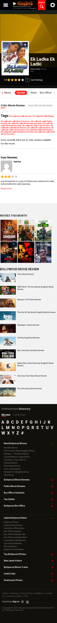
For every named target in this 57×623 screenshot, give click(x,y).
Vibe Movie (9, 475)
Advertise (14, 593)
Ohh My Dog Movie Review (28, 338)
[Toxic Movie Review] (8, 277)
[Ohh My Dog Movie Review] (8, 341)
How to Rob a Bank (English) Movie (19, 451)
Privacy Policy (26, 593)
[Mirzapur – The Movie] (8, 252)
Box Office (14, 492)
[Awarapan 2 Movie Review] (8, 328)
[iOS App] (27, 602)
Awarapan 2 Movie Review (28, 325)
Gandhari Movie (10, 448)
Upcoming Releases (13, 543)
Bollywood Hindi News (14, 549)
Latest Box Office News (14, 528)
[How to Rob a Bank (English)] (43, 230)
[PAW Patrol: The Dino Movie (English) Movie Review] (8, 290)
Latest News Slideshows (15, 540)
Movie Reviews (10, 546)
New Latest (13, 560)
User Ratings (37, 80)
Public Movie (14, 486)
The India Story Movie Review (29, 389)
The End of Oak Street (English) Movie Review (36, 312)
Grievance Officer (14, 596)
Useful (9, 573)
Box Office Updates (12, 531)
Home (5, 593)
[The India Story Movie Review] (8, 392)
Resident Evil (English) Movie (16, 472)
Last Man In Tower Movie (14, 460)
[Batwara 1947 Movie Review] (8, 303)
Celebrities (19, 414)
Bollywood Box (14, 506)
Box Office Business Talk (14, 534)
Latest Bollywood (15, 518)
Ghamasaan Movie (12, 466)
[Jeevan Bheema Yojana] (26, 230)
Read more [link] (6, 188)
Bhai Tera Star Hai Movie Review (30, 350)
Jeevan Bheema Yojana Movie (17, 457)
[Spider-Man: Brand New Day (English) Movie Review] (8, 366)
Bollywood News (11, 522)
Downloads (13, 580)
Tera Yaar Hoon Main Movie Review (32, 376)
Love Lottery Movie (12, 469)
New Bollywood (15, 443)
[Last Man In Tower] (43, 252)
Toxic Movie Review (25, 274)
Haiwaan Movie (10, 463)
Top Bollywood (15, 554)
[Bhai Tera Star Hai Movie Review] (8, 353)
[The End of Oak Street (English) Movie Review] (8, 315)
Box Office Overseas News (15, 537)
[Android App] (22, 602)
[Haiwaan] (26, 252)
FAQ (26, 596)
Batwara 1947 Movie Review (29, 300)
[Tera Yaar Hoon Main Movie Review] (8, 379)
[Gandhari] (8, 230)
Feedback (39, 593)
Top (9, 499)
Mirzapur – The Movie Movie (16, 454)
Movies (6, 414)
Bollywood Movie (17, 479)
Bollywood (16, 567)
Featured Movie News (13, 525)
